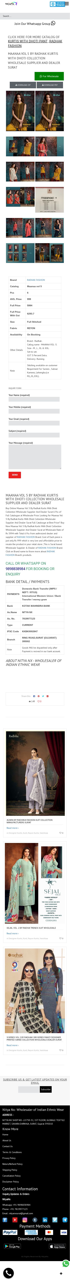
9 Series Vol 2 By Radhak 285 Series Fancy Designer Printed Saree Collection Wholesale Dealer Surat (34, 1038)
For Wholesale (50, 76)
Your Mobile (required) (20, 407)
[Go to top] (61, 1274)
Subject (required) (17, 430)
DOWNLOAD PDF (51, 85)
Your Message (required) (21, 442)
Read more (12, 827)
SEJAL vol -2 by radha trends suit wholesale (31, 928)
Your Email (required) (19, 418)
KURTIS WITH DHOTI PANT (28, 41)
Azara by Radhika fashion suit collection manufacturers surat (29, 821)
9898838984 (15, 569)
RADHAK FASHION (36, 279)
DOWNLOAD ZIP (23, 85)
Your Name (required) (19, 395)
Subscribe (46, 1089)
